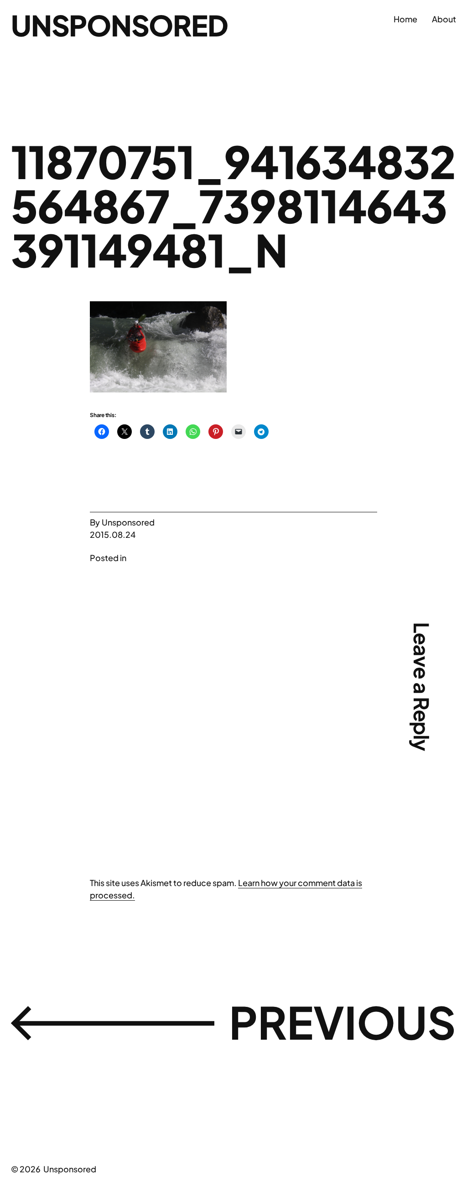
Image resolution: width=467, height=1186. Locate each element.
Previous (342, 1022)
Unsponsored (119, 25)
